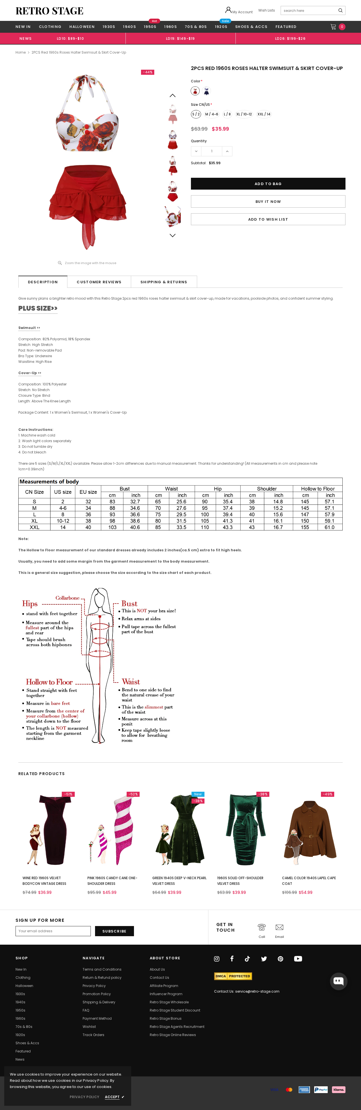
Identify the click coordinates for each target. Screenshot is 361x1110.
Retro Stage (49, 10)
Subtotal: (198, 163)
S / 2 (196, 114)
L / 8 (227, 114)
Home (21, 52)
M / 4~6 (211, 114)
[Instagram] (216, 959)
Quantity (199, 141)
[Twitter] (264, 959)
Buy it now (268, 201)
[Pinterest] (280, 959)
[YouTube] (298, 959)
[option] (71, 38)
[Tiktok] (247, 959)
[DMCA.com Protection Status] (233, 976)
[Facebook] (232, 959)
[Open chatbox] (338, 981)
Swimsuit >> (29, 327)
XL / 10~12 (244, 114)
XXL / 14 (263, 114)
